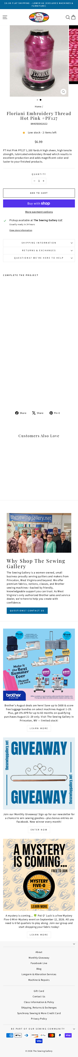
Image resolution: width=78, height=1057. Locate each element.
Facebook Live (39, 963)
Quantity (39, 174)
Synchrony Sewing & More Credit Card (39, 1013)
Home (38, 106)
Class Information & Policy (39, 1002)
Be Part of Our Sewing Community (38, 1028)
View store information (20, 230)
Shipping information (39, 242)
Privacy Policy (39, 1018)
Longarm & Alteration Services (39, 974)
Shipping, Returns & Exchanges (39, 1007)
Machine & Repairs (39, 980)
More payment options (39, 212)
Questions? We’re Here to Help (39, 258)
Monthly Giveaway (39, 957)
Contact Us (39, 996)
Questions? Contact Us (27, 610)
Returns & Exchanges (39, 250)
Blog (39, 969)
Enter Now (39, 829)
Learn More (39, 728)
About (39, 952)
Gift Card (39, 991)
